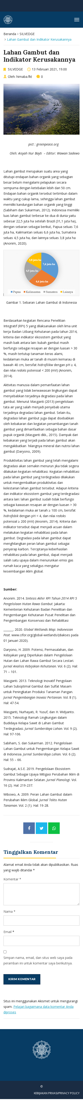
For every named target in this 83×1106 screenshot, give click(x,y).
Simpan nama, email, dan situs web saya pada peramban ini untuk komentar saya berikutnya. (37, 960)
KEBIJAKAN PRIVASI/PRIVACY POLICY (57, 1093)
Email (7, 932)
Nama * (9, 911)
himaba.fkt (24, 76)
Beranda (9, 34)
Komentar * (12, 879)
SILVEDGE (27, 34)
